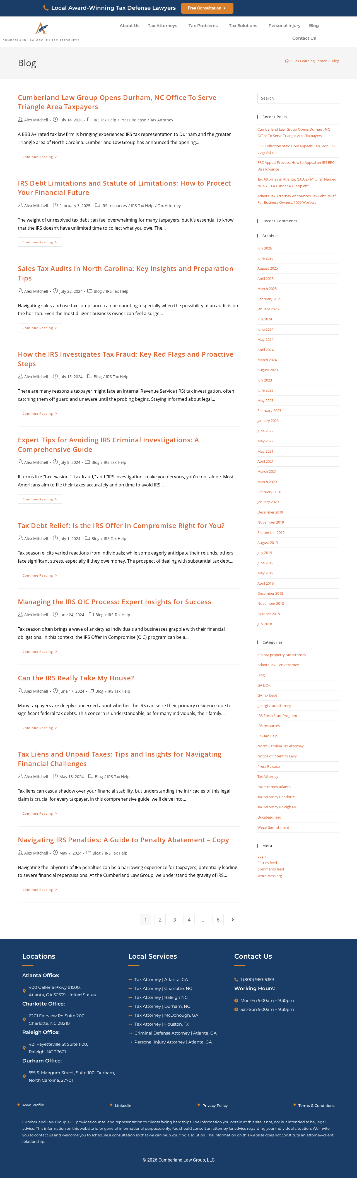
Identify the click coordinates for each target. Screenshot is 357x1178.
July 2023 (264, 380)
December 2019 (270, 512)
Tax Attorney (161, 120)
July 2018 (264, 623)
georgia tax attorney (274, 705)
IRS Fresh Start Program (277, 715)
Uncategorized (269, 817)
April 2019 (265, 583)
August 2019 (267, 542)
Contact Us (304, 38)
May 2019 (265, 572)
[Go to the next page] (232, 919)
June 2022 (265, 430)
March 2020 (267, 481)
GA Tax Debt (267, 695)
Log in (262, 856)
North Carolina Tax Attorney (280, 745)
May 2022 (265, 440)
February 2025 (269, 298)
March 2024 (267, 359)
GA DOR (264, 685)
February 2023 (269, 410)
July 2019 (264, 552)
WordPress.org (269, 875)
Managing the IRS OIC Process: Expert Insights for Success (114, 601)
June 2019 (265, 562)
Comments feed (270, 869)
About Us (129, 25)
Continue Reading (42, 155)
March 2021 (267, 471)
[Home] (287, 60)
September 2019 (270, 532)
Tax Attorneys (162, 25)
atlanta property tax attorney (281, 654)
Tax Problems (203, 25)
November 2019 (270, 522)
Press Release (133, 120)
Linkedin (123, 1105)
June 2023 (265, 390)
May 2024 (265, 339)
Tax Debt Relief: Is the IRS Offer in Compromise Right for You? (121, 525)
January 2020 (268, 501)
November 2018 (270, 603)
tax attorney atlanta (274, 786)
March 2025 (267, 288)
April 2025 (265, 278)
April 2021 (265, 461)
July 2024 (264, 319)
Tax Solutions (243, 25)
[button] (164, 25)
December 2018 (270, 593)
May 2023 (265, 400)
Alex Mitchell (36, 120)
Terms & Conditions (316, 1105)
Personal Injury (285, 25)
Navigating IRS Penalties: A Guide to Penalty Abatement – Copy (123, 839)
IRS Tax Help (105, 120)
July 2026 (264, 248)
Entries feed (267, 862)
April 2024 (265, 349)
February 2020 (269, 491)
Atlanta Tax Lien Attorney (278, 664)
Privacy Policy (215, 1105)
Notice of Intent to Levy (277, 756)
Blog (314, 25)
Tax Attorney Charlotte (276, 796)
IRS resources (114, 205)
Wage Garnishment (273, 827)
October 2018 (268, 613)
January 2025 (268, 308)
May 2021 (265, 451)
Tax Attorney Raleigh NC (277, 806)
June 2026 (265, 258)
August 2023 (267, 369)
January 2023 (268, 420)
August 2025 (267, 268)
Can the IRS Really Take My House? (76, 677)
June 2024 (265, 329)
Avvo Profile (33, 1105)
